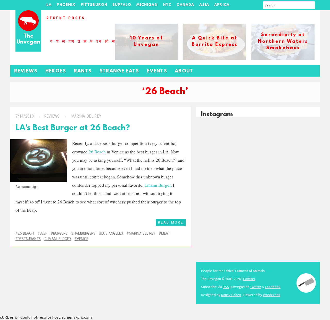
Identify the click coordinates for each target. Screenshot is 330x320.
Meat (165, 233)
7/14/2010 (24, 116)
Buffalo (121, 5)
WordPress (271, 294)
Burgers (60, 233)
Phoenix (66, 5)
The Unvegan (28, 39)
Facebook (272, 286)
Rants (83, 71)
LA (49, 5)
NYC (167, 5)
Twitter (255, 286)
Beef (43, 233)
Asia (204, 5)
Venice (82, 238)
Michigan (147, 5)
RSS (226, 286)
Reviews (26, 71)
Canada (185, 5)
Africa (221, 5)
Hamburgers (84, 233)
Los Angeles (112, 233)
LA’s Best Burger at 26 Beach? (72, 128)
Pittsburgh (94, 5)
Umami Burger (157, 185)
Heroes (55, 71)
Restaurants (29, 238)
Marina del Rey (86, 116)
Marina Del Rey (142, 233)
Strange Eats (119, 71)
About (184, 71)
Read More (170, 222)
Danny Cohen (231, 294)
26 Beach (97, 152)
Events (157, 71)
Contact (249, 278)
